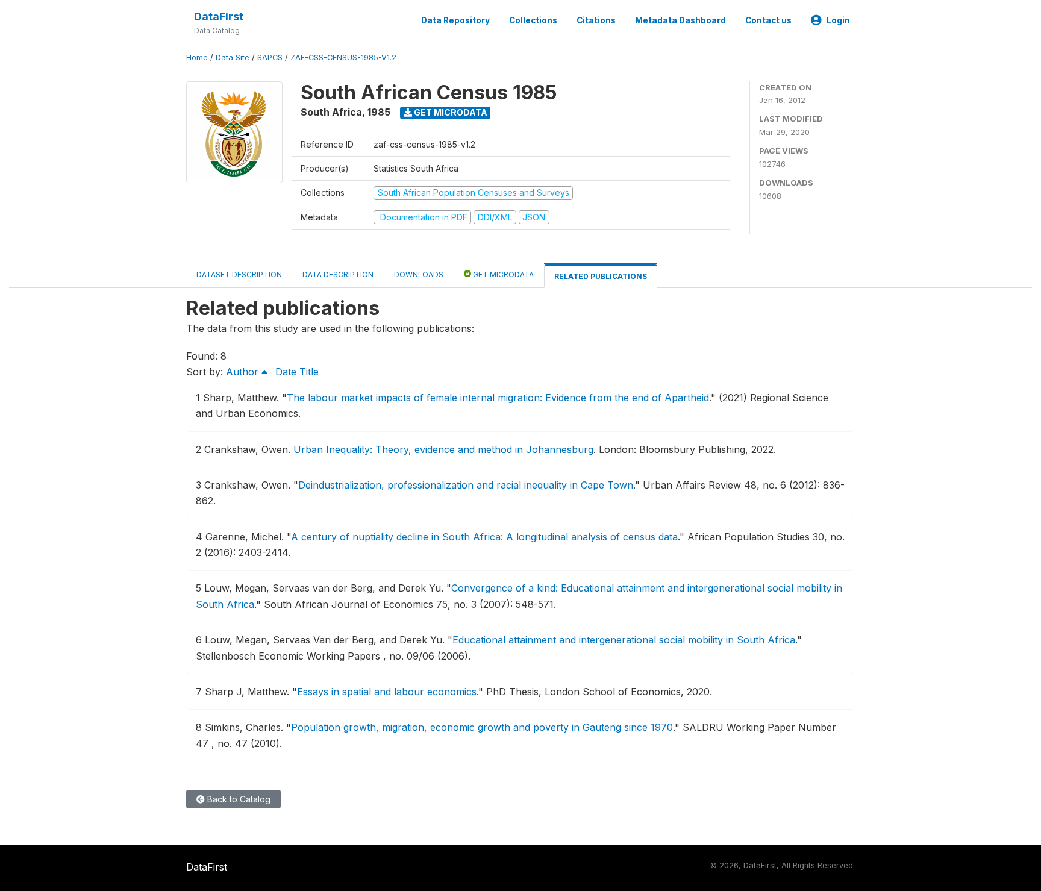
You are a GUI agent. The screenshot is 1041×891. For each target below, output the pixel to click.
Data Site (232, 57)
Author (243, 372)
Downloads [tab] (418, 274)
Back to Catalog (237, 799)
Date (285, 372)
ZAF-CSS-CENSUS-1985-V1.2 (343, 57)
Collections (533, 20)
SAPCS (270, 57)
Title (309, 372)
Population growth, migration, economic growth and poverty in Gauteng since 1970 (482, 727)
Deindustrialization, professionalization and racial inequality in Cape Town (465, 485)
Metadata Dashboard (680, 20)
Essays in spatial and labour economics (387, 692)
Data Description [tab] (338, 274)
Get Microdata (449, 112)
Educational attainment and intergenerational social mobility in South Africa (623, 640)
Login (838, 20)
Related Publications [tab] (600, 276)
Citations (596, 20)
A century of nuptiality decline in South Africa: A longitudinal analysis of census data (484, 537)
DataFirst (218, 16)
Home (197, 57)
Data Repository (455, 20)
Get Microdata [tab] (502, 274)
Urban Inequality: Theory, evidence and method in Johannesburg (443, 449)
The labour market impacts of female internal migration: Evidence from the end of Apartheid (498, 398)
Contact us (768, 20)
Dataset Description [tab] (239, 274)
